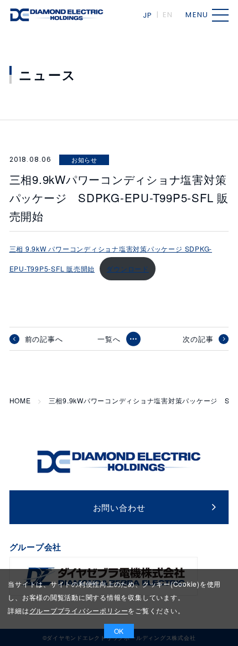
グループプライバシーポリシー (78, 610)
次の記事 (198, 339)
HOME (20, 400)
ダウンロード (127, 268)
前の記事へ (44, 339)
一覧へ (108, 339)
